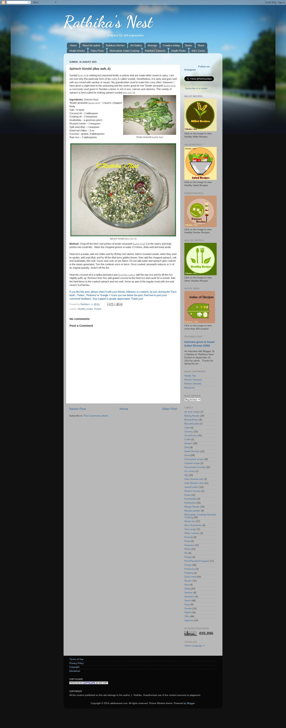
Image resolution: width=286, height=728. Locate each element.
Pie (186, 553)
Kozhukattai (190, 499)
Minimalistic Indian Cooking (124, 50)
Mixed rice (189, 521)
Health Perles (178, 50)
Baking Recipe (191, 416)
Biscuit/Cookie (191, 423)
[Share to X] (115, 304)
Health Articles (77, 50)
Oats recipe (190, 529)
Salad (187, 588)
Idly (186, 475)
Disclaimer (74, 671)
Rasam (188, 580)
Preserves (189, 569)
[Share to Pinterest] (121, 304)
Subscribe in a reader (196, 88)
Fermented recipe (193, 459)
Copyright (74, 667)
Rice (186, 584)
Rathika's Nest (108, 22)
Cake (187, 427)
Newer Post (77, 409)
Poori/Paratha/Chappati (196, 561)
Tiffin (186, 616)
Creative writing (171, 45)
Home (73, 45)
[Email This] (108, 304)
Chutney (188, 431)
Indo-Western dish (194, 483)
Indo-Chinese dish (193, 479)
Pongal (188, 557)
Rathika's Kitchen (115, 45)
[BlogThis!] (111, 304)
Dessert (188, 443)
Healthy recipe (85, 309)
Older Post (169, 409)
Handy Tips (190, 376)
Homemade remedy (194, 467)
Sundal (188, 608)
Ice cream (189, 471)
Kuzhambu (190, 503)
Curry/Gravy (190, 435)
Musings (152, 45)
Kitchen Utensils (192, 383)
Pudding (188, 573)
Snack (187, 600)
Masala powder (192, 510)
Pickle (187, 549)
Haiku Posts (97, 50)
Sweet (187, 612)
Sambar (188, 592)
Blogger (191, 703)
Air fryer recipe (192, 412)
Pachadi (188, 537)
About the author (91, 45)
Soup (187, 604)
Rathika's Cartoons (155, 50)
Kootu (187, 495)
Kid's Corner (198, 50)
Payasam (189, 545)
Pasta (187, 541)
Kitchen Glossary (193, 379)
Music (201, 45)
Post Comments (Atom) (96, 416)
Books (188, 45)
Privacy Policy (76, 663)
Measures (189, 387)
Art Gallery (136, 45)
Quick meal (190, 576)
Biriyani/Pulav (191, 420)
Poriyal (97, 309)
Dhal (186, 447)
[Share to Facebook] (118, 304)
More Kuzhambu (193, 525)
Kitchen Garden (192, 491)
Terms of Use (76, 659)
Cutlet (187, 439)
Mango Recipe (192, 507)
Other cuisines (191, 533)
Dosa (187, 455)
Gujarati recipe (192, 463)
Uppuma (188, 620)
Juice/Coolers (191, 487)
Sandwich (189, 596)
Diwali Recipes (192, 451)
